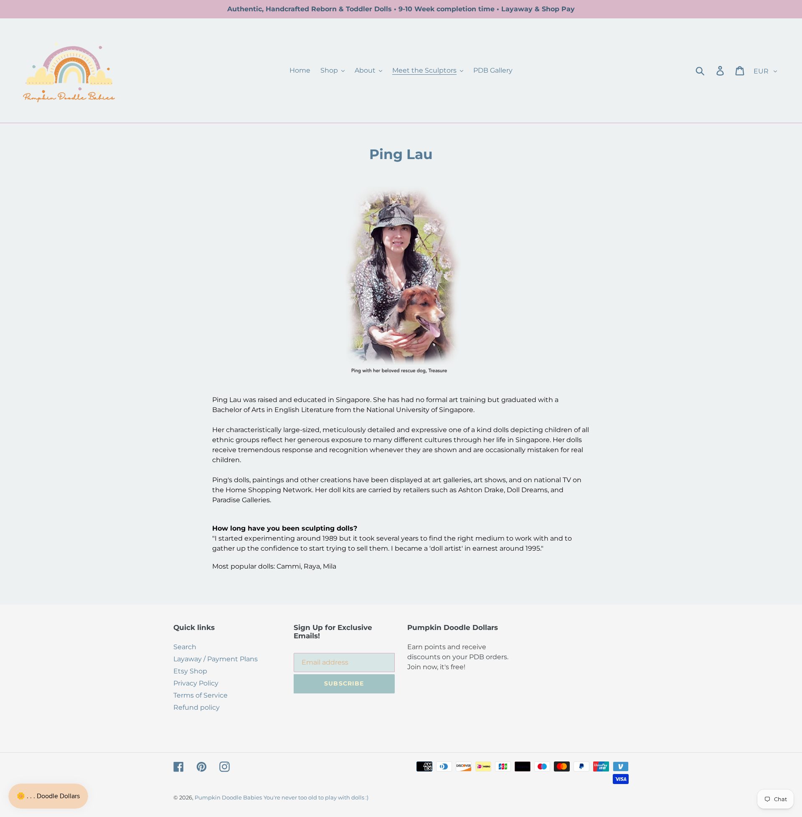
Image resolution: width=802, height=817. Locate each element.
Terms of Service (200, 695)
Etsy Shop (190, 671)
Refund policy (196, 707)
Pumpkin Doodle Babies (228, 797)
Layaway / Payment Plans (215, 659)
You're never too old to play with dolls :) (316, 797)
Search (184, 647)
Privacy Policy (195, 683)
